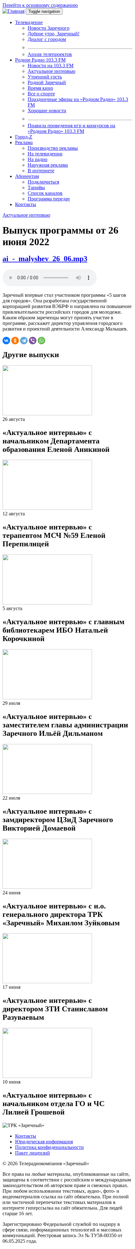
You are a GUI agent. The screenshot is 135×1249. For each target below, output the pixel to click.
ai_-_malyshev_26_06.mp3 (45, 259)
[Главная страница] (13, 11)
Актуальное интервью (26, 215)
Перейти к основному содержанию (40, 5)
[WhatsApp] (41, 340)
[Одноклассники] (15, 340)
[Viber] (32, 340)
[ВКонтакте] (6, 340)
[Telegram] (24, 340)
